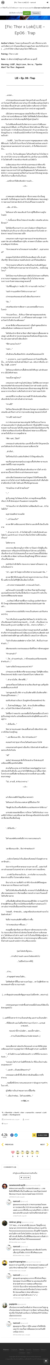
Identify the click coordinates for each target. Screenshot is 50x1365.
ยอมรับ (26, 13)
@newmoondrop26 (20, 1204)
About (43, 1350)
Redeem (36, 1350)
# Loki (44, 1112)
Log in (26, 1177)
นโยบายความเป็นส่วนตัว (42, 8)
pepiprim (13, 1304)
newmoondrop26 (17, 1185)
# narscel (38, 1112)
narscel (33, 2)
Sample (28, 1350)
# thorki (16, 1112)
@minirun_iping (19, 1249)
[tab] (10, 1166)
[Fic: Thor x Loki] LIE (21, 2)
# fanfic (5, 1115)
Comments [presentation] (10, 1167)
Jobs (28, 1353)
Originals (14, 1350)
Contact (22, 1353)
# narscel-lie (29, 1112)
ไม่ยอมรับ (36, 13)
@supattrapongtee (20, 1278)
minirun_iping (15, 1222)
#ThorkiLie (8, 1112)
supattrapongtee (17, 1261)
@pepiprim (17, 1326)
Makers (8, 2)
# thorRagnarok (14, 1115)
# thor (22, 1112)
